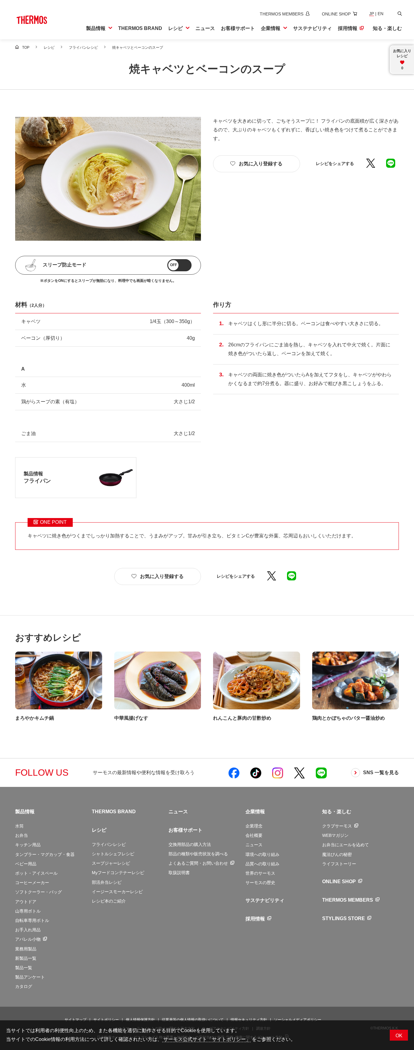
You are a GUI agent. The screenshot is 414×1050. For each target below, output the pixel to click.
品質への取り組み (262, 863)
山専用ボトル (28, 911)
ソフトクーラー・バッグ (38, 892)
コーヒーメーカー (32, 882)
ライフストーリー (339, 863)
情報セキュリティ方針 (249, 1020)
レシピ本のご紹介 (109, 901)
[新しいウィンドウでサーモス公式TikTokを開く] (255, 772)
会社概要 (253, 835)
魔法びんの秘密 (337, 854)
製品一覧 (23, 967)
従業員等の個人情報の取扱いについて (193, 1020)
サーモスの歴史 (260, 882)
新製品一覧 (25, 958)
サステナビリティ (264, 900)
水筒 (19, 826)
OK (399, 1035)
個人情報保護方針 (140, 1020)
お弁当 (21, 835)
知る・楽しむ (336, 811)
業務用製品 (25, 948)
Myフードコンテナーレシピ (118, 872)
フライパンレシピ (109, 844)
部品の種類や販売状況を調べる (198, 853)
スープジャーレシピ (111, 863)
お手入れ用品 (28, 929)
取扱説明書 (179, 872)
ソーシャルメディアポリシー (297, 1020)
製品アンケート (30, 977)
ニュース (178, 811)
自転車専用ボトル (32, 920)
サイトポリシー (106, 1020)
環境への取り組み (262, 854)
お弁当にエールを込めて (345, 844)
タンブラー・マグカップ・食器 (45, 854)
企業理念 (253, 826)
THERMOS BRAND (114, 811)
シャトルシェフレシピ (113, 853)
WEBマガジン (335, 835)
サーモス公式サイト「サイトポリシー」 (206, 1039)
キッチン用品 (28, 844)
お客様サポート (185, 830)
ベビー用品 (25, 863)
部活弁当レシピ (107, 882)
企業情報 (255, 811)
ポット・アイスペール (36, 873)
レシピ (99, 830)
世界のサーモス (260, 873)
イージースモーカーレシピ (117, 891)
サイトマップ (75, 1020)
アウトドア (25, 901)
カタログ (23, 986)
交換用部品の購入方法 (190, 844)
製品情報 (25, 811)
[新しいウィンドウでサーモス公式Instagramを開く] (277, 772)
